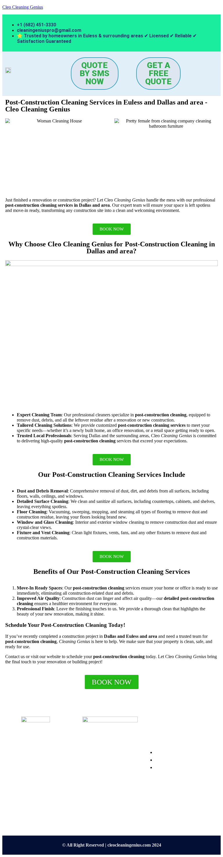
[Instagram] (107, 802)
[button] (35, 76)
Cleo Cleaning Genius (22, 7)
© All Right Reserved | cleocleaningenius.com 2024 (111, 845)
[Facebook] (89, 802)
